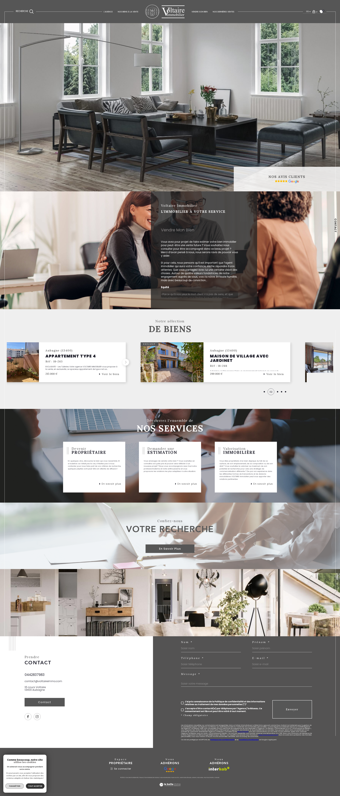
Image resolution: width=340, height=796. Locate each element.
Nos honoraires (165, 777)
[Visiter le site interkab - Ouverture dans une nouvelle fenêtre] (219, 768)
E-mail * (260, 658)
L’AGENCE (108, 11)
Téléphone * (192, 658)
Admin (194, 777)
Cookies (216, 777)
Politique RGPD (208, 777)
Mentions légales (185, 777)
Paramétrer (14, 786)
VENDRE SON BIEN (200, 11)
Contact (335, 225)
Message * (190, 674)
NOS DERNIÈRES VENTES (223, 11)
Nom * (187, 642)
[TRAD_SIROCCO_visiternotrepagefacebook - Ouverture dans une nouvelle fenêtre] (28, 716)
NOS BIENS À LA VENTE (128, 11)
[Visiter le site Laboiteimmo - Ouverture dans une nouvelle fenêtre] (170, 787)
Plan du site (175, 777)
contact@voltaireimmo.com (43, 681)
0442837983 (34, 674)
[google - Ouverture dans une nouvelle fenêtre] (170, 769)
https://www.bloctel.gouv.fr (268, 735)
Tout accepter (35, 786)
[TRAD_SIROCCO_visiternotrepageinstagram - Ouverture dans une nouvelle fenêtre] (37, 716)
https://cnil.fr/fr (242, 731)
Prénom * (261, 642)
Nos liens (200, 777)
